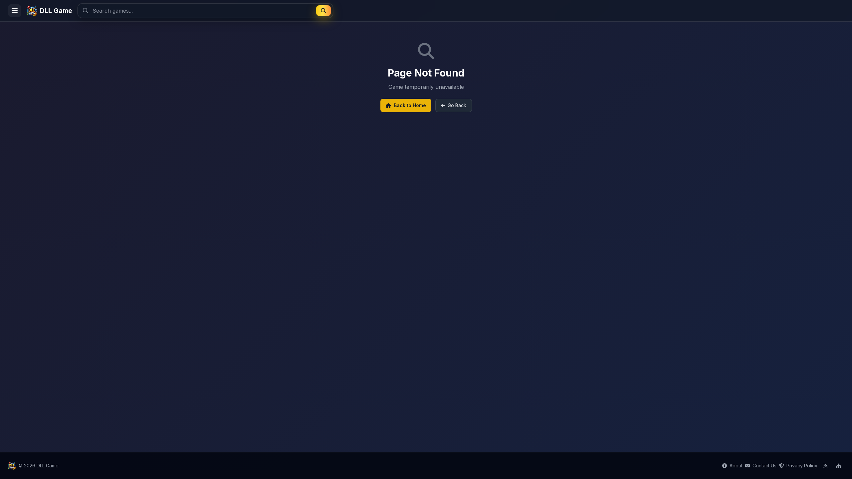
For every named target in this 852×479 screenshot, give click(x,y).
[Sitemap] (838, 465)
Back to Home (410, 105)
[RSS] (825, 465)
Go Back (457, 105)
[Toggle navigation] (14, 10)
